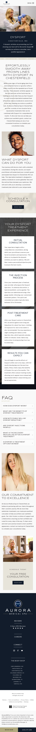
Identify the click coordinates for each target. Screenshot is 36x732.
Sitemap (26, 701)
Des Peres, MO (17, 677)
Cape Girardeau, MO (17, 666)
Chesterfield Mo (11, 58)
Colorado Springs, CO (17, 672)
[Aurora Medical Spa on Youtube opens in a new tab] (22, 650)
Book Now (18, 207)
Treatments (22, 58)
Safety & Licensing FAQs (15, 701)
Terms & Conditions (13, 700)
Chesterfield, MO (17, 670)
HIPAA (32, 700)
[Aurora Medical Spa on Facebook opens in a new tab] (18, 650)
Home (2, 58)
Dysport (31, 58)
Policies (4, 700)
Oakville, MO (18, 683)
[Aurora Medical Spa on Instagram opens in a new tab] (14, 650)
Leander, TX (17, 681)
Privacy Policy (25, 700)
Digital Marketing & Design (20, 706)
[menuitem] (14, 650)
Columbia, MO (17, 675)
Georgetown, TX (17, 679)
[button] (33, 3)
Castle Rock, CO (17, 668)
